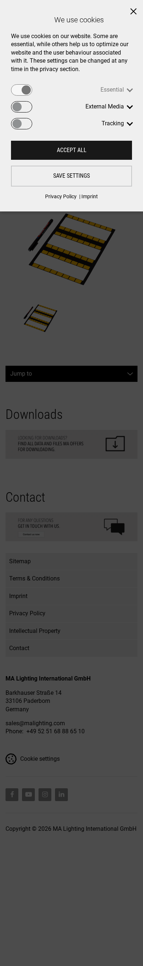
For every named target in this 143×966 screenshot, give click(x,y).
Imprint (89, 196)
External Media (104, 106)
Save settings (71, 175)
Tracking (113, 123)
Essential (112, 89)
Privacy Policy (61, 196)
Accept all (72, 150)
